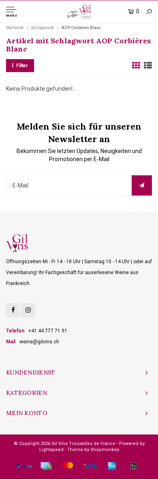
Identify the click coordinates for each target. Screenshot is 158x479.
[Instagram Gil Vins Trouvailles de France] (28, 310)
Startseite (14, 28)
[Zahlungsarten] (24, 466)
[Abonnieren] (142, 185)
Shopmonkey (104, 449)
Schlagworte (42, 28)
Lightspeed (51, 449)
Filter (22, 65)
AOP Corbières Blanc (81, 28)
